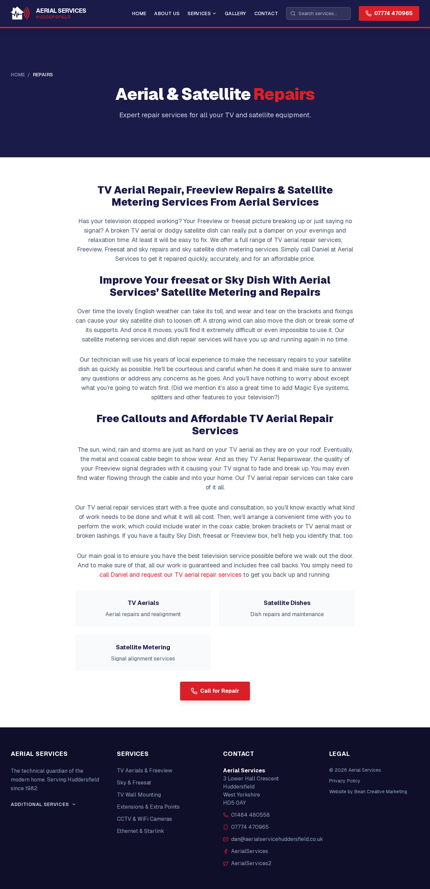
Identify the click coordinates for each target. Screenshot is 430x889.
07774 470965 (250, 827)
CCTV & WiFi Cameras (144, 818)
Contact (266, 13)
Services (199, 13)
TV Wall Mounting (139, 794)
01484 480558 (250, 814)
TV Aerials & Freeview (144, 770)
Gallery (235, 13)
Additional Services (40, 804)
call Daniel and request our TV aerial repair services (170, 574)
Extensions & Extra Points (148, 806)
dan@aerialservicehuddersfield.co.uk (277, 839)
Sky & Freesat (134, 782)
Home (139, 13)
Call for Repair (219, 690)
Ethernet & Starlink (140, 831)
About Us (166, 13)
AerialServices (249, 851)
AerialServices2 (251, 863)
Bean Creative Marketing (380, 792)
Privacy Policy (344, 781)
